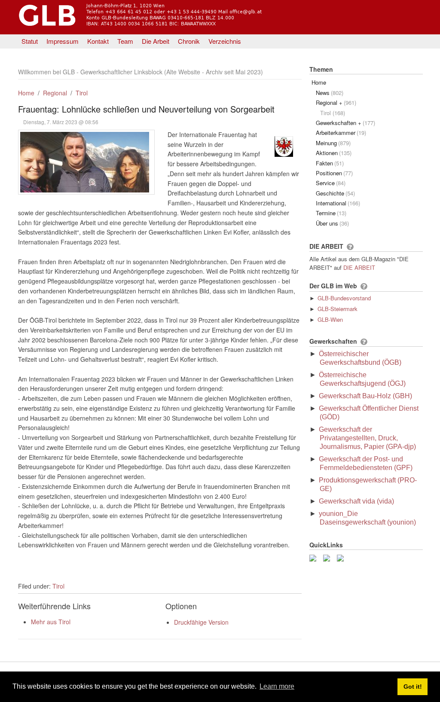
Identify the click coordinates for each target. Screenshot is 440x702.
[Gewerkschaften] (364, 342)
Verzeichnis (224, 41)
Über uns (332, 223)
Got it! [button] (412, 686)
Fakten (330, 163)
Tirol (82, 93)
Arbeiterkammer (341, 132)
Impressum (62, 41)
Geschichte (335, 193)
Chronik (189, 41)
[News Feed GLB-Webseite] (342, 557)
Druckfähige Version (201, 622)
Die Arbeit (155, 41)
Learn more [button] (277, 686)
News (329, 93)
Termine (331, 213)
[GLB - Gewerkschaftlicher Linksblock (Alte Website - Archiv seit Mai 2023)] (165, 27)
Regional (55, 93)
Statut (29, 41)
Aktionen (333, 153)
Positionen (334, 173)
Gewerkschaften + (345, 123)
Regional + (336, 102)
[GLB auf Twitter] (328, 557)
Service (330, 183)
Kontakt (98, 41)
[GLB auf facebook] (314, 557)
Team (125, 41)
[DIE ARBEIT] (350, 247)
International (338, 203)
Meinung (333, 143)
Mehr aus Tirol (50, 621)
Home (26, 93)
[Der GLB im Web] (364, 286)
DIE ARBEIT (359, 267)
